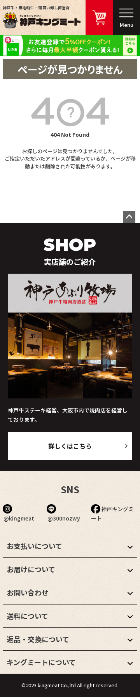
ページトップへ (129, 217)
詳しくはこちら (70, 446)
